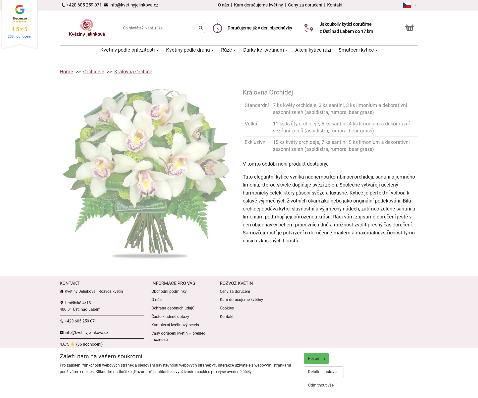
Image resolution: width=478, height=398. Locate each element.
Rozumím (316, 358)
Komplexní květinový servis (175, 324)
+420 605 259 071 (83, 4)
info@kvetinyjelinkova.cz (133, 4)
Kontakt (335, 4)
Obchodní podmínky (169, 291)
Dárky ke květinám (264, 50)
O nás (224, 4)
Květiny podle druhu (188, 50)
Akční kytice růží (313, 50)
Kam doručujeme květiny (258, 4)
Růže (227, 50)
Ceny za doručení (305, 4)
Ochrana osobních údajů (172, 308)
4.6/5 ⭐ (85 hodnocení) (81, 344)
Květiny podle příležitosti (128, 50)
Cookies (227, 308)
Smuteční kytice (357, 50)
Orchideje (93, 72)
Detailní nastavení (324, 371)
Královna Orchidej (134, 72)
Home (66, 72)
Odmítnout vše (321, 385)
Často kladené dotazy (170, 316)
